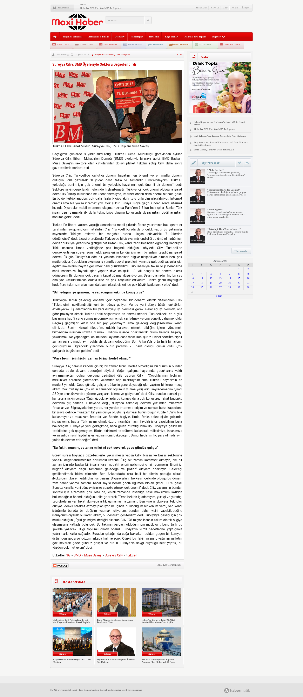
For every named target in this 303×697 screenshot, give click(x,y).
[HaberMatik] (241, 690)
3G (68, 555)
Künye (235, 7)
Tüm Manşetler (122, 54)
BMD (77, 555)
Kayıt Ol (215, 7)
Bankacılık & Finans (98, 36)
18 (202, 283)
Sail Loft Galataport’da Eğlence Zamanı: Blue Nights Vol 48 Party (158, 660)
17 (192, 283)
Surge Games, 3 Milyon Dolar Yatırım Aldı (214, 149)
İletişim (245, 7)
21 (229, 283)
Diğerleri (216, 36)
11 (202, 278)
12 (211, 278)
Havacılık (154, 36)
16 (248, 278)
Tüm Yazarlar (241, 251)
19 (211, 283)
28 (229, 287)
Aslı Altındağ (62, 54)
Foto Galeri (63, 44)
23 (248, 283)
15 (239, 278)
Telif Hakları (110, 44)
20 (220, 283)
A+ (180, 54)
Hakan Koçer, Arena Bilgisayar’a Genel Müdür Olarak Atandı (219, 123)
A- (177, 54)
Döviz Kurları (135, 44)
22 (239, 283)
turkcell (131, 555)
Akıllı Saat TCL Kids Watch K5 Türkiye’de (100, 8)
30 (248, 287)
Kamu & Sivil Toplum (195, 36)
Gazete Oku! (206, 44)
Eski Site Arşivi (232, 44)
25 (202, 287)
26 (211, 287)
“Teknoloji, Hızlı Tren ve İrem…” (224, 229)
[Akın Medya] (226, 690)
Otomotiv (119, 36)
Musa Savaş (92, 555)
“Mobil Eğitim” (215, 209)
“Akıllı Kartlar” (215, 170)
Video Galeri (86, 44)
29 (239, 287)
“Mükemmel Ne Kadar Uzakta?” (223, 190)
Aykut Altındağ (197, 181)
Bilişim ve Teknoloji (72, 36)
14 (229, 278)
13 (220, 278)
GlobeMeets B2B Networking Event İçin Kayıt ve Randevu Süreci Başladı (71, 621)
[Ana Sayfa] (55, 36)
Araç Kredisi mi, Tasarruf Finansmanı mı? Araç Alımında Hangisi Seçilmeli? (221, 143)
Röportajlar (137, 36)
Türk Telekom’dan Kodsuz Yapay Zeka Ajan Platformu (220, 136)
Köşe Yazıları (171, 36)
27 (220, 287)
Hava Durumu (181, 44)
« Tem (219, 295)
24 (192, 287)
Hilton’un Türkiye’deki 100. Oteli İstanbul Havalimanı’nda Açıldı (158, 621)
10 (192, 278)
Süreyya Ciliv (114, 555)
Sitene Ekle (201, 7)
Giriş (225, 7)
